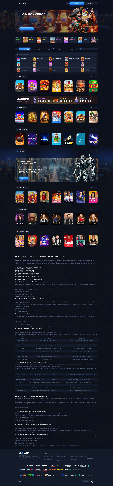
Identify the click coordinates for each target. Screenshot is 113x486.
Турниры (45, 457)
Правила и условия (61, 454)
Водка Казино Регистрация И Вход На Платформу (26, 268)
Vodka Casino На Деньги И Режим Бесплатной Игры (27, 273)
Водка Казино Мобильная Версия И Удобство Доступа (28, 274)
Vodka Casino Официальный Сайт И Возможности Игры (28, 267)
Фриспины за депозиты (48, 459)
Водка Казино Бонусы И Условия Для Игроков (26, 271)
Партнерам (59, 460)
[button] (16, 49)
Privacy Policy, (90, 458)
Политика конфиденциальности (61, 458)
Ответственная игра (61, 456)
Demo (20, 93)
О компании (46, 454)
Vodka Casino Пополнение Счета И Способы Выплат (27, 276)
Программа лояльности (48, 456)
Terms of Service (74, 459)
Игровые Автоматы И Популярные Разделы (25, 270)
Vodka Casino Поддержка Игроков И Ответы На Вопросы (28, 279)
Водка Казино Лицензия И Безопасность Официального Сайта (29, 277)
